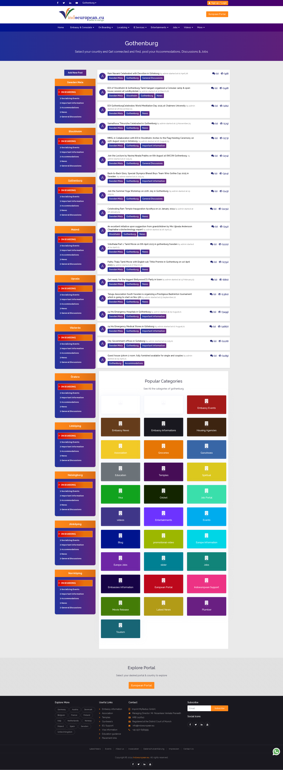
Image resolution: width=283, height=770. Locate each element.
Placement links (109, 738)
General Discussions (71, 117)
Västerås (75, 327)
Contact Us (189, 749)
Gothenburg (75, 180)
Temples (105, 717)
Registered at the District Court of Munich (151, 721)
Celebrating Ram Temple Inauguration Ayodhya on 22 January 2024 (141, 209)
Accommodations (70, 107)
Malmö (75, 229)
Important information (72, 103)
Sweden (84, 726)
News (64, 112)
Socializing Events (70, 98)
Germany (62, 710)
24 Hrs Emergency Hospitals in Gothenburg (129, 312)
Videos (187, 27)
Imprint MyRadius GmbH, (144, 709)
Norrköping (75, 573)
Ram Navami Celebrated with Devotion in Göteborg (133, 73)
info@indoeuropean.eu (143, 725)
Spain (72, 726)
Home (61, 27)
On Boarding (104, 27)
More (200, 27)
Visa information (109, 730)
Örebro (75, 376)
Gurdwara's (107, 721)
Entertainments (158, 27)
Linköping (75, 426)
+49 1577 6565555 (140, 730)
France (74, 715)
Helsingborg (75, 475)
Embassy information (111, 709)
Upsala (75, 278)
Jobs (175, 27)
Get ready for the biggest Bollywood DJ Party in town (135, 279)
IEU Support (107, 725)
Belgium (61, 715)
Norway (88, 721)
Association (107, 713)
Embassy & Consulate (81, 27)
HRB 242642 (138, 717)
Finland (87, 715)
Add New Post (75, 73)
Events (108, 749)
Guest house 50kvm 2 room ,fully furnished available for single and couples (145, 355)
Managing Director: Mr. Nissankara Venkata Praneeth (156, 713)
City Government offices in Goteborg (126, 341)
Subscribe (219, 708)
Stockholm (75, 131)
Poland (61, 726)
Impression (174, 749)
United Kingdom (65, 732)
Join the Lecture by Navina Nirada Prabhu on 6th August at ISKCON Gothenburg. (147, 156)
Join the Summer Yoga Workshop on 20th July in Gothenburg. (138, 191)
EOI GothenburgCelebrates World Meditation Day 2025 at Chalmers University (147, 106)
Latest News (95, 749)
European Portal (217, 14)
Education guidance (111, 734)
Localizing (122, 27)
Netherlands (73, 721)
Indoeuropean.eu (141, 757)
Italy (59, 721)
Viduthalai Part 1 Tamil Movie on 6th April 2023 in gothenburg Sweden (142, 244)
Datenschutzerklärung (153, 749)
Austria (75, 710)
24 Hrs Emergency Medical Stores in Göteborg (131, 326)
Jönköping (75, 524)
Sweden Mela (75, 82)
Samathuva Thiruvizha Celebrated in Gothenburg (132, 123)
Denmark (88, 710)
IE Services (139, 27)
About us (120, 749)
